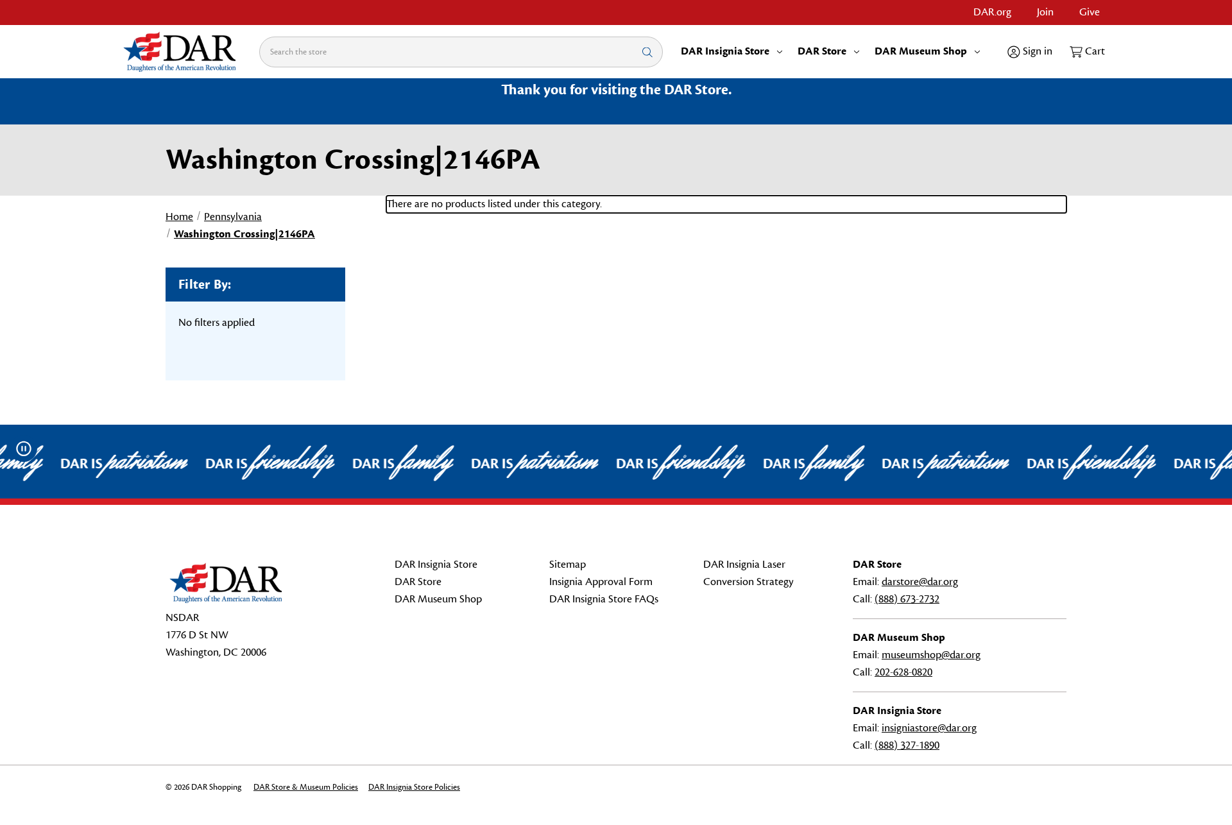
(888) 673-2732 (907, 599)
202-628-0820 (903, 672)
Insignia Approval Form (601, 582)
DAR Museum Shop (921, 51)
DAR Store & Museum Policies (305, 787)
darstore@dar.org (920, 582)
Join (1045, 12)
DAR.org (992, 12)
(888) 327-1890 (907, 745)
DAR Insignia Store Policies (414, 787)
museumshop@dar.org (931, 655)
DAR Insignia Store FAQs (603, 599)
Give (1089, 12)
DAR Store (822, 51)
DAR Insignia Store (725, 51)
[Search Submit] (647, 51)
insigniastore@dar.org (929, 728)
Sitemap (567, 564)
